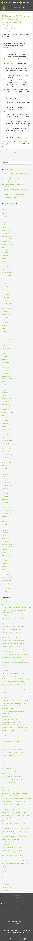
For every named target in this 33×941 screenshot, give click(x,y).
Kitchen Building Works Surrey (11, 741)
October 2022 (6, 342)
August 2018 (6, 465)
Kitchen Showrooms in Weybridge (12, 749)
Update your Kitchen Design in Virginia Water (16, 847)
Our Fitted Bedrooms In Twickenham (13, 782)
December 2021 (7, 370)
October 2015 (6, 549)
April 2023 (5, 325)
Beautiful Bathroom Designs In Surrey (14, 635)
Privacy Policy (5, 907)
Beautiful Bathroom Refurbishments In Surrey (16, 638)
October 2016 (6, 516)
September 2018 (7, 463)
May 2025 (5, 255)
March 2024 (6, 295)
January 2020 (6, 435)
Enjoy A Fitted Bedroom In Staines (13, 681)
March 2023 (5, 328)
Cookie (27, 939)
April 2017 (5, 499)
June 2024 (5, 286)
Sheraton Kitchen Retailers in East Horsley (15, 801)
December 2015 (7, 544)
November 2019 (7, 440)
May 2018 (5, 474)
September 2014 (7, 586)
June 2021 (5, 387)
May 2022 (5, 356)
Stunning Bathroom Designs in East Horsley (16, 815)
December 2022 (7, 337)
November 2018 (7, 457)
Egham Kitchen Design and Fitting (13, 676)
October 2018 (6, 460)
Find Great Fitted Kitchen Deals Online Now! (16, 700)
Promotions (5, 790)
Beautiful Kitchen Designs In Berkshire (14, 643)
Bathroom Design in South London (13, 618)
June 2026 (5, 219)
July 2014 (5, 591)
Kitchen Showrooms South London (13, 752)
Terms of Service (17, 907)
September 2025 (7, 244)
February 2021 (6, 398)
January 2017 (6, 507)
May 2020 (5, 423)
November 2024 (7, 272)
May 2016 (5, 530)
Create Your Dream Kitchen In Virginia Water (16, 660)
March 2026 (5, 227)
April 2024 (5, 292)
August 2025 (6, 247)
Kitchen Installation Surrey (10, 746)
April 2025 (5, 258)
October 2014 (6, 583)
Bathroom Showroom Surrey (11, 632)
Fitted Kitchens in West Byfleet (11, 725)
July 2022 (5, 351)
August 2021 (6, 381)
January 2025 (6, 267)
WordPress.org (6, 890)
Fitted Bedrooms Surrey (9, 719)
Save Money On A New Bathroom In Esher (15, 796)
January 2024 (6, 300)
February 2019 (6, 449)
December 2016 (7, 510)
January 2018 (6, 482)
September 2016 (7, 519)
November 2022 (7, 339)
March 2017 (5, 502)
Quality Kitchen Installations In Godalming (15, 793)
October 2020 (6, 409)
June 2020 (5, 421)
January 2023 (6, 334)
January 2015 (6, 575)
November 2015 (7, 547)
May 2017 (5, 496)
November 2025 (7, 239)
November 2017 (7, 485)
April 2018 (5, 477)
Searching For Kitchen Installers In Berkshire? (16, 798)
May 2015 (5, 563)
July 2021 (4, 384)
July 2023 (5, 317)
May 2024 (5, 289)
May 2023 (5, 323)
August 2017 (6, 488)
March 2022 (5, 362)
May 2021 (5, 390)
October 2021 (6, 376)
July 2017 (4, 491)
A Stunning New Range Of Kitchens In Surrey (16, 607)
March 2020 (6, 429)
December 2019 (7, 437)
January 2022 (6, 367)
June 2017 (5, 493)
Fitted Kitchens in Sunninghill (11, 722)
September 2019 (7, 446)
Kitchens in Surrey (7, 758)
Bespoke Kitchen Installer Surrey (12, 646)
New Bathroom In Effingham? (11, 776)
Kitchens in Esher (7, 755)
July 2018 (5, 468)
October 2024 (6, 275)
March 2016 (5, 535)
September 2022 (7, 345)
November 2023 (7, 306)
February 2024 (6, 297)
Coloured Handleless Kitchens (11, 657)
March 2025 (5, 261)
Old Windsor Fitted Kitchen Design (13, 779)
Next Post (16, 157)
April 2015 (5, 566)
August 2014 (6, 589)
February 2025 (6, 264)
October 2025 (6, 241)
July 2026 (5, 216)
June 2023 (5, 320)
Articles (5, 28)
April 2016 (5, 533)
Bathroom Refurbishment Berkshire (13, 629)
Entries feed (6, 884)
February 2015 (6, 572)
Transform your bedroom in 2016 (12, 842)
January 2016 (6, 541)
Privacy (22, 939)
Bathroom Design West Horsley (12, 624)
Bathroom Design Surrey (10, 621)
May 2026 (5, 222)
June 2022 (5, 353)
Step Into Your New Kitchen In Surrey (14, 812)
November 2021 (7, 373)
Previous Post (16, 152)
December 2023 (7, 303)
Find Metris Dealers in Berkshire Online (14, 703)
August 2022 (6, 348)
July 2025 (5, 250)
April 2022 (5, 359)
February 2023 (6, 331)
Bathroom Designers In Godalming (13, 626)
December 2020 (7, 404)
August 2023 (6, 314)
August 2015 (6, 555)
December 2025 (7, 236)
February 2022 (6, 365)
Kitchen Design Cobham (9, 744)
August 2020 (6, 415)
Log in (4, 882)
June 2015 (5, 561)
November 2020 (7, 407)
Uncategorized (6, 844)
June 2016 (5, 527)
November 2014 (7, 580)
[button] (31, 7)
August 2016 (6, 521)
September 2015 (7, 552)
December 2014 (7, 577)
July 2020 (5, 418)
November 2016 (7, 513)
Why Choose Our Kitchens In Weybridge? (15, 861)
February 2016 (6, 538)
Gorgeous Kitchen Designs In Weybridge (15, 727)
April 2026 (5, 225)
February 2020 (6, 432)
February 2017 (6, 505)
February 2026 (6, 230)
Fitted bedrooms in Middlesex (11, 716)
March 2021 (5, 395)
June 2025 (5, 253)
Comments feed (7, 887)
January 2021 (6, 401)
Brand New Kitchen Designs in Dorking (14, 654)
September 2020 (7, 412)
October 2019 (6, 443)
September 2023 (7, 311)
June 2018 (5, 471)
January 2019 (6, 451)
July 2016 (4, 524)
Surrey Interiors (10, 63)
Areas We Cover (8, 939)
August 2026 (6, 213)
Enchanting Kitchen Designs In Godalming (15, 679)
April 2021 (5, 393)
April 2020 (5, 426)
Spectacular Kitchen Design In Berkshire (14, 804)
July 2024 (5, 283)
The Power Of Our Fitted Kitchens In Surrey (15, 828)
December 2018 (7, 454)
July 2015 (4, 558)
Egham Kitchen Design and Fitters (13, 673)
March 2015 (5, 569)
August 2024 (6, 281)
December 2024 (7, 269)
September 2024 (7, 278)
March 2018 (5, 479)
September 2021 (7, 379)
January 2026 (6, 233)
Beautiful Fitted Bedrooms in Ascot (13, 640)
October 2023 (6, 309)
